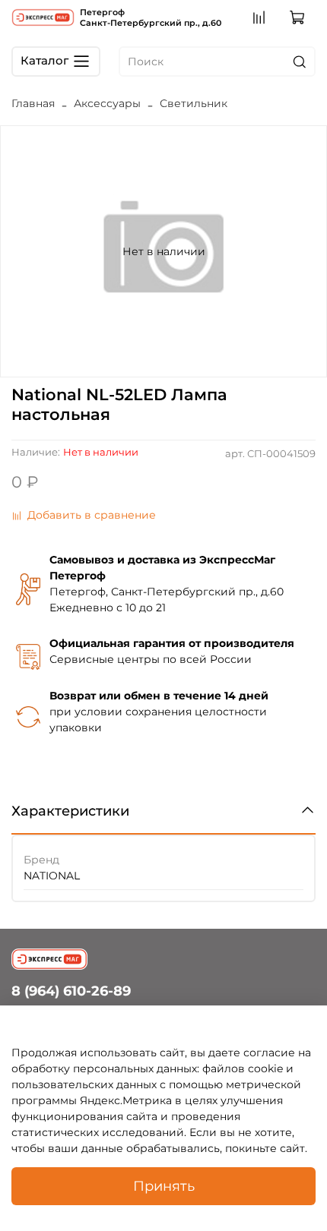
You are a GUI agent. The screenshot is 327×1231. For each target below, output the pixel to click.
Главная (33, 103)
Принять (164, 1186)
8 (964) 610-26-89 (71, 990)
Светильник (193, 103)
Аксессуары (107, 103)
